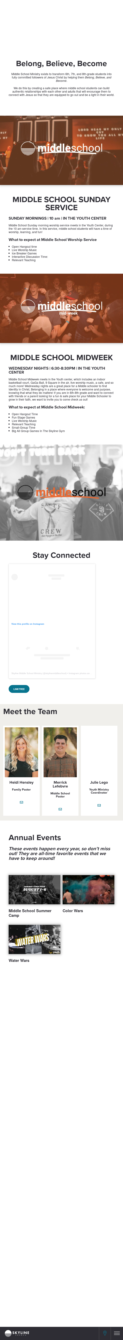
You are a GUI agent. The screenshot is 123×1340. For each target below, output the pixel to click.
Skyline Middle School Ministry (26, 673)
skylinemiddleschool (56, 673)
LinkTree (19, 689)
